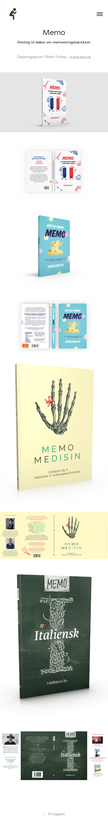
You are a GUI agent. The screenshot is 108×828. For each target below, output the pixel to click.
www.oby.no (80, 56)
